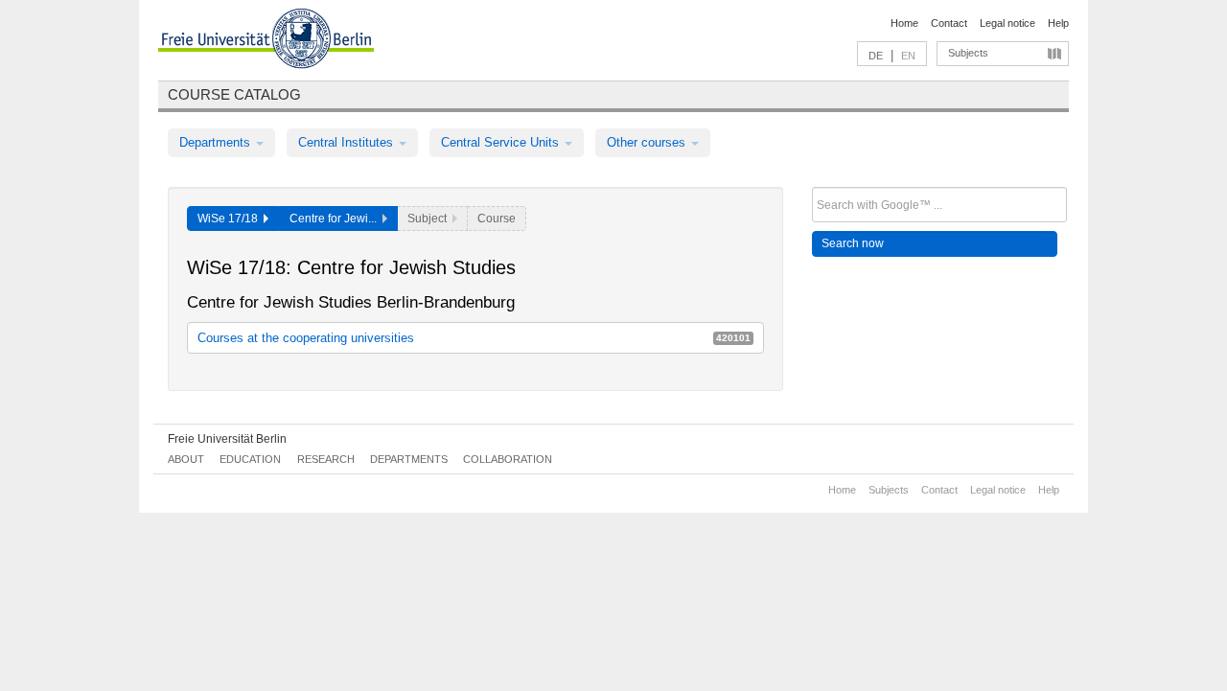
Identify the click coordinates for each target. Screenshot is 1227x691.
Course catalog (234, 94)
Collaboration (507, 459)
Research (326, 459)
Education (250, 459)
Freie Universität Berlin (227, 439)
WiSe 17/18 (230, 218)
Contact (949, 23)
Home (904, 23)
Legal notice (1007, 23)
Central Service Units (502, 142)
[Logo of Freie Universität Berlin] (266, 41)
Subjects (968, 52)
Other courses (648, 142)
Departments (216, 142)
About (186, 459)
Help (1058, 23)
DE (875, 55)
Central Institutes (347, 142)
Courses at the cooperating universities (474, 338)
